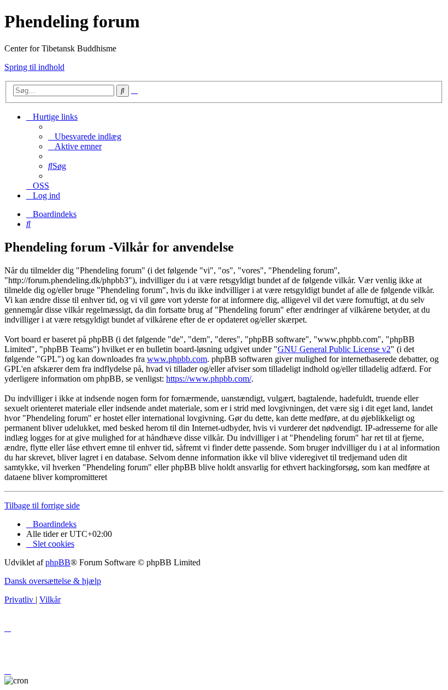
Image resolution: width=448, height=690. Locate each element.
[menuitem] (84, 136)
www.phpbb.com (177, 359)
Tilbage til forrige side (42, 505)
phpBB (57, 562)
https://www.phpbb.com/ (208, 378)
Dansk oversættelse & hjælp (52, 581)
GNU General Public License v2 (334, 349)
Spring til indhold (34, 67)
